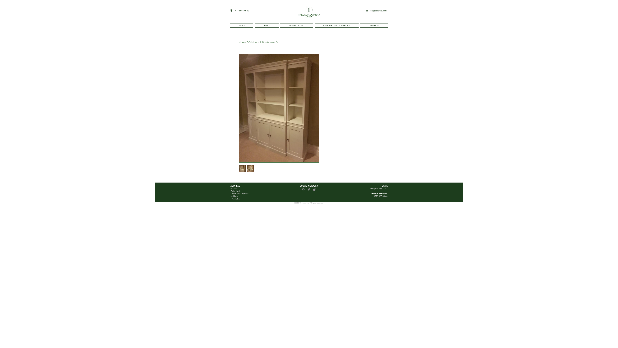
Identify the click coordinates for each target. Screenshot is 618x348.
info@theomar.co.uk (378, 11)
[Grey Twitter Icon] (314, 190)
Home (242, 42)
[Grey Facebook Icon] (309, 190)
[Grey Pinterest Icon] (303, 190)
